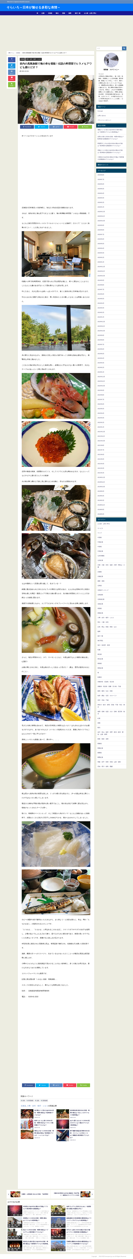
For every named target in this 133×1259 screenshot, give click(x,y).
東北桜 (100, 654)
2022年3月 (101, 417)
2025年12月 (101, 211)
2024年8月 (101, 285)
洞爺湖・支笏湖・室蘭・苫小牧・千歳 (109, 686)
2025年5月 (101, 243)
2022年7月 (101, 399)
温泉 (38, 1100)
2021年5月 (101, 459)
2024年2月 (101, 312)
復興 (70, 13)
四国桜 (100, 608)
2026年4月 (101, 193)
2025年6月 (101, 239)
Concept (100, 111)
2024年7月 (101, 289)
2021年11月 (101, 436)
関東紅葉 (100, 748)
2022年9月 (101, 390)
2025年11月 (101, 216)
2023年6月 (101, 349)
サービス (100, 528)
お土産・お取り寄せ (90, 13)
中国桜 (100, 537)
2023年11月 (101, 326)
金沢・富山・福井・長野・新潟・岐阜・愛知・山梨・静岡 (110, 733)
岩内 (23, 1100)
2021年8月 (101, 445)
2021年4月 (101, 463)
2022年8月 (101, 395)
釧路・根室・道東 (103, 739)
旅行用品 (100, 640)
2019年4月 (101, 495)
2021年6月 (101, 454)
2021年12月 (101, 431)
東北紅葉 (100, 659)
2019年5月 (101, 491)
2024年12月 (101, 266)
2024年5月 (101, 298)
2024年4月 (101, 303)
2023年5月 (101, 353)
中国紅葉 (100, 542)
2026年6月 (101, 184)
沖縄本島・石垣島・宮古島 (106, 681)
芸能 (63, 13)
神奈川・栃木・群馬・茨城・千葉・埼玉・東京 (111, 706)
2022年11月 (101, 381)
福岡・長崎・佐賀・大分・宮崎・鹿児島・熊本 (111, 712)
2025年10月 (101, 220)
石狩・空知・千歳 (103, 700)
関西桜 (100, 752)
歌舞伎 (100, 677)
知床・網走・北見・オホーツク (107, 695)
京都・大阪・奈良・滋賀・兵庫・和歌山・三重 (111, 566)
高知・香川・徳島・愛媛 (105, 766)
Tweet (12, 67)
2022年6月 (101, 404)
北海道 (50, 13)
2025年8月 (101, 230)
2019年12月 (101, 477)
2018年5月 (101, 514)
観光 (57, 13)
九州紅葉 (100, 560)
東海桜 (100, 663)
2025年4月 (101, 248)
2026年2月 (101, 202)
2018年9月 (101, 509)
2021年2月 (101, 472)
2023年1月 (101, 372)
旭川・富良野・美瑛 (104, 645)
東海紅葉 (100, 668)
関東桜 (100, 743)
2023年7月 (101, 344)
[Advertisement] (66, 30)
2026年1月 (101, 207)
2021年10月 (101, 440)
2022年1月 (101, 427)
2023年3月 (101, 362)
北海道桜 (100, 594)
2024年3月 (101, 308)
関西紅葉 (100, 757)
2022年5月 (101, 408)
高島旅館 (45, 1100)
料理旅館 (30, 1100)
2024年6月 (101, 294)
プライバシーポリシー (104, 120)
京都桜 (100, 571)
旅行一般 (77, 13)
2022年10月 (101, 385)
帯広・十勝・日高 (103, 622)
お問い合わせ (102, 115)
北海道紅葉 (101, 599)
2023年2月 (101, 367)
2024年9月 (101, 280)
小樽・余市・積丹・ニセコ (33, 59)
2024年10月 (101, 275)
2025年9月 (101, 225)
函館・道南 (101, 581)
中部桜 (100, 546)
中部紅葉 (100, 551)
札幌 (99, 649)
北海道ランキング (103, 590)
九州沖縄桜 (101, 555)
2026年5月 (101, 188)
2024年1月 (101, 317)
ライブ (100, 533)
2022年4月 (101, 413)
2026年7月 (101, 179)
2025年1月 (101, 262)
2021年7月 (101, 450)
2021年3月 (101, 468)
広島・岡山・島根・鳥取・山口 (107, 627)
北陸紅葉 (100, 604)
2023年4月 (101, 358)
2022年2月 (101, 422)
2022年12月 (101, 376)
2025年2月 (101, 257)
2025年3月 (101, 253)
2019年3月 (101, 500)
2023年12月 (101, 321)
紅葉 (43, 13)
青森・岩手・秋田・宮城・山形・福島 (109, 762)
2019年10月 (101, 486)
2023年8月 (101, 340)
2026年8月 (101, 175)
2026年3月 (101, 198)
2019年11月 (101, 482)
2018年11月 (101, 505)
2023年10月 (101, 330)
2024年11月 (101, 271)
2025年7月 (101, 234)
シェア (11, 60)
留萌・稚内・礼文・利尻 (105, 691)
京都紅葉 (100, 576)
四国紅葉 (100, 613)
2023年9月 (101, 335)
